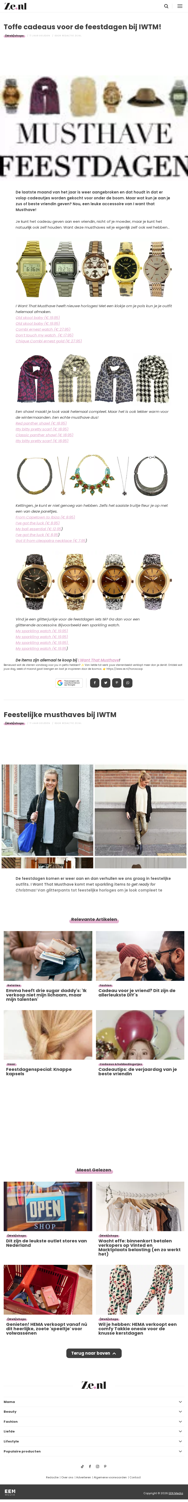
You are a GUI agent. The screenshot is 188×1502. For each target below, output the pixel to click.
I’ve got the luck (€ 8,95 (37, 534)
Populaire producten (22, 1451)
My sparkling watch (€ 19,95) (42, 630)
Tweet (105, 683)
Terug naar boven (90, 1353)
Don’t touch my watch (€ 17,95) (44, 335)
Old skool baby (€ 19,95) (38, 317)
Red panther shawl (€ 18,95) (41, 423)
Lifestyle (11, 1441)
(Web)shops (14, 36)
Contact (135, 1477)
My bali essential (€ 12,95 (38, 528)
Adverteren (83, 1477)
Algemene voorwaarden (110, 1477)
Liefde (9, 1431)
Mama (9, 1402)
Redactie (52, 1477)
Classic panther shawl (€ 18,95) (44, 434)
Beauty (10, 1411)
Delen (94, 683)
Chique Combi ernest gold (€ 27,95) (49, 341)
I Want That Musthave (98, 660)
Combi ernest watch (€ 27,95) (43, 329)
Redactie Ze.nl (72, 35)
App (127, 683)
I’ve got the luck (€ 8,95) (38, 523)
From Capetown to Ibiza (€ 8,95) (45, 517)
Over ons (67, 1477)
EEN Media (176, 1493)
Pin (116, 683)
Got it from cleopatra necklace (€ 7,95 (50, 540)
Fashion (11, 1421)
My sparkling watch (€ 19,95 (41, 648)
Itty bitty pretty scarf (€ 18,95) (42, 429)
